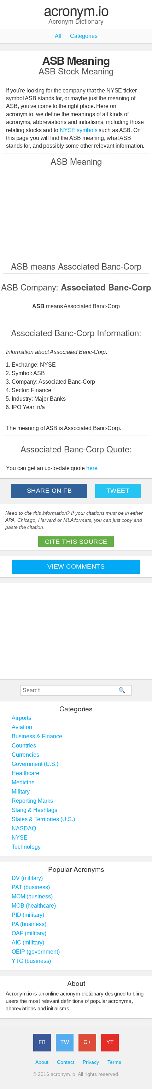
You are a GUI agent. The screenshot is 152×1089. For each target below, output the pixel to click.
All (58, 36)
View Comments (76, 566)
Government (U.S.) (35, 764)
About (41, 1062)
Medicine (23, 782)
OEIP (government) (36, 952)
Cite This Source (76, 541)
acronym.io (76, 10)
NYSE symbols (79, 130)
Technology (26, 847)
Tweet (118, 490)
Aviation (22, 727)
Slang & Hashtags (34, 810)
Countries (24, 746)
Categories (84, 36)
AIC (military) (28, 943)
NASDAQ (24, 828)
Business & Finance (37, 736)
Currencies (25, 755)
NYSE (20, 838)
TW (64, 1042)
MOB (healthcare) (34, 906)
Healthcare (25, 773)
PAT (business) (31, 887)
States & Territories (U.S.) (43, 819)
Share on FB (49, 490)
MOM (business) (32, 896)
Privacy (91, 1062)
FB (42, 1042)
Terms (114, 1062)
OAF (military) (29, 933)
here (92, 468)
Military (21, 792)
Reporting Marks (32, 801)
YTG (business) (31, 961)
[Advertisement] (76, 213)
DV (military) (27, 878)
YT (109, 1042)
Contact (65, 1062)
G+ (87, 1042)
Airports (21, 718)
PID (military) (28, 915)
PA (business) (29, 924)
